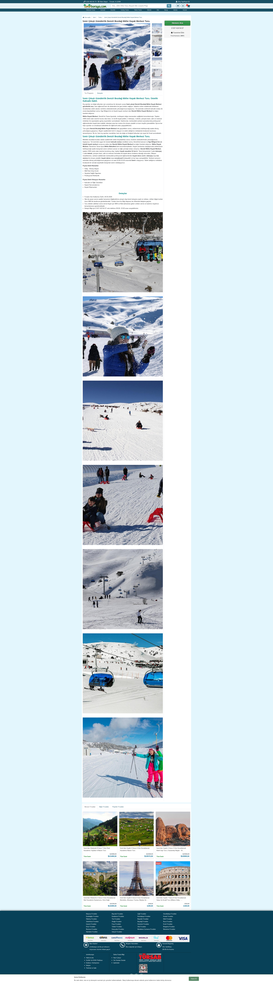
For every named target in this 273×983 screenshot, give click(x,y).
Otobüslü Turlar (90, 10)
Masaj (166, 10)
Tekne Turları (138, 10)
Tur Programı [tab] (89, 93)
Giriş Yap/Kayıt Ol (183, 1)
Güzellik (112, 10)
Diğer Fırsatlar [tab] (104, 807)
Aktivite (175, 10)
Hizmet (185, 10)
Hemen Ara (177, 23)
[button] (88, 56)
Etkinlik (149, 10)
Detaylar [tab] (100, 93)
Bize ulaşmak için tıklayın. (134, 947)
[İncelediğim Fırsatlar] (183, 6)
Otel (158, 10)
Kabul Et (194, 979)
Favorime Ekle (178, 33)
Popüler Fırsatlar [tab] (118, 807)
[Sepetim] (188, 6)
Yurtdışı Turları (125, 10)
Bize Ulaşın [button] (104, 1)
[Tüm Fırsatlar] (178, 6)
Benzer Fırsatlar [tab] (90, 807)
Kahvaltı (102, 10)
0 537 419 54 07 (177, 28)
